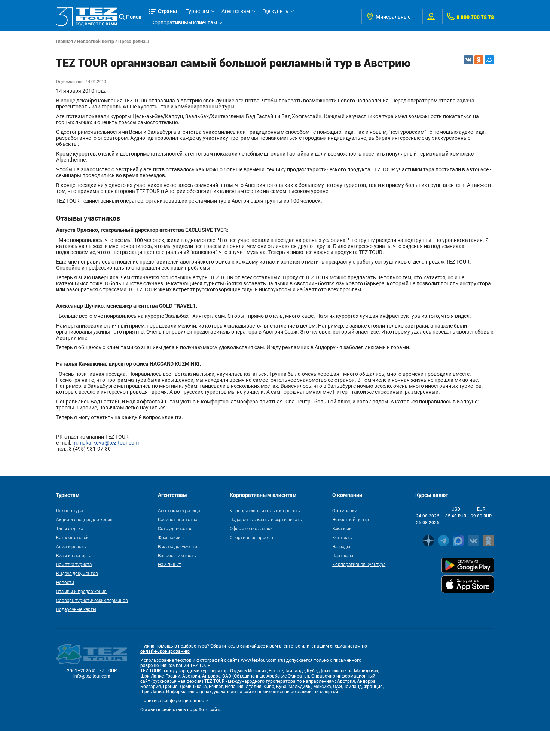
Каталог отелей (72, 537)
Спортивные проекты (252, 537)
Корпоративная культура (358, 564)
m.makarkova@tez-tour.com (105, 443)
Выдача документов (77, 573)
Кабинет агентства (177, 519)
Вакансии (342, 528)
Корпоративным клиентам (184, 22)
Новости (65, 582)
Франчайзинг (171, 537)
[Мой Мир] (489, 59)
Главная (64, 41)
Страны (167, 11)
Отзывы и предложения (81, 591)
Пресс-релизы (133, 41)
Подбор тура (69, 510)
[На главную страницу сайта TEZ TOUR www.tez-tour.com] (86, 16)
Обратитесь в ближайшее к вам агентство (255, 646)
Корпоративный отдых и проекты (265, 510)
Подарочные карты (76, 609)
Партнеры (342, 555)
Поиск (133, 16)
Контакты (342, 537)
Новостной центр (95, 41)
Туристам (197, 11)
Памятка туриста (74, 564)
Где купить (275, 11)
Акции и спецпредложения (84, 519)
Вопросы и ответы (177, 555)
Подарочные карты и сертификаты (266, 519)
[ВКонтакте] (468, 59)
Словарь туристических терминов (92, 600)
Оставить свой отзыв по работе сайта (181, 709)
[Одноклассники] (478, 59)
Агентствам (235, 11)
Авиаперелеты (71, 546)
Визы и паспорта (73, 555)
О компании (344, 510)
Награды (341, 546)
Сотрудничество (175, 528)
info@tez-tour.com (91, 676)
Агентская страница (179, 510)
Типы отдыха (69, 528)
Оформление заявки (251, 528)
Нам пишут (169, 564)
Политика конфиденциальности (174, 700)
